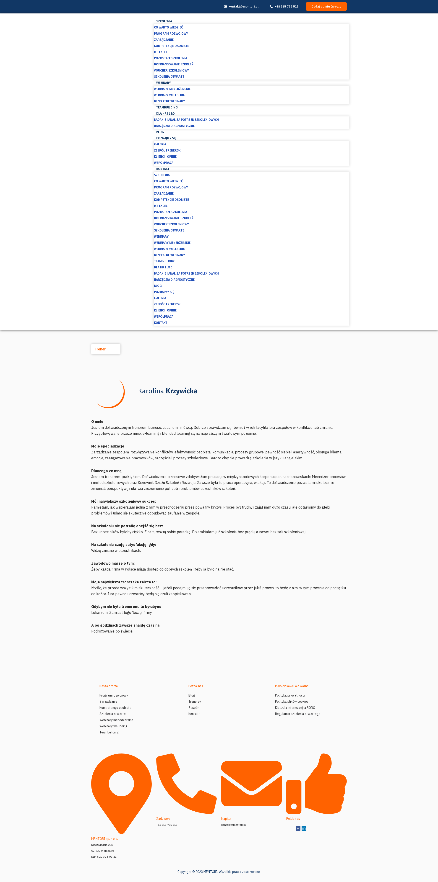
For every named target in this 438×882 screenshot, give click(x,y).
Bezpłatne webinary (169, 101)
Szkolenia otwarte (169, 77)
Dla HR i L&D (165, 113)
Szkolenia (164, 21)
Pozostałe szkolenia (170, 58)
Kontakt (162, 169)
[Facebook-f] (298, 828)
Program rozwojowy (171, 33)
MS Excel (160, 52)
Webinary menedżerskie (172, 89)
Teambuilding (167, 107)
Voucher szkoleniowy (171, 70)
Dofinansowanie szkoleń (173, 64)
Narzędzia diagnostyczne (174, 126)
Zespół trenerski (167, 150)
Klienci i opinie (165, 156)
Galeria (160, 144)
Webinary (163, 83)
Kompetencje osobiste (171, 46)
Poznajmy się (166, 138)
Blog (160, 132)
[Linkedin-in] (304, 828)
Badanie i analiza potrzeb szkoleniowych (186, 120)
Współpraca (163, 163)
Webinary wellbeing (169, 95)
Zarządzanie (164, 40)
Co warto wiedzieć (168, 27)
